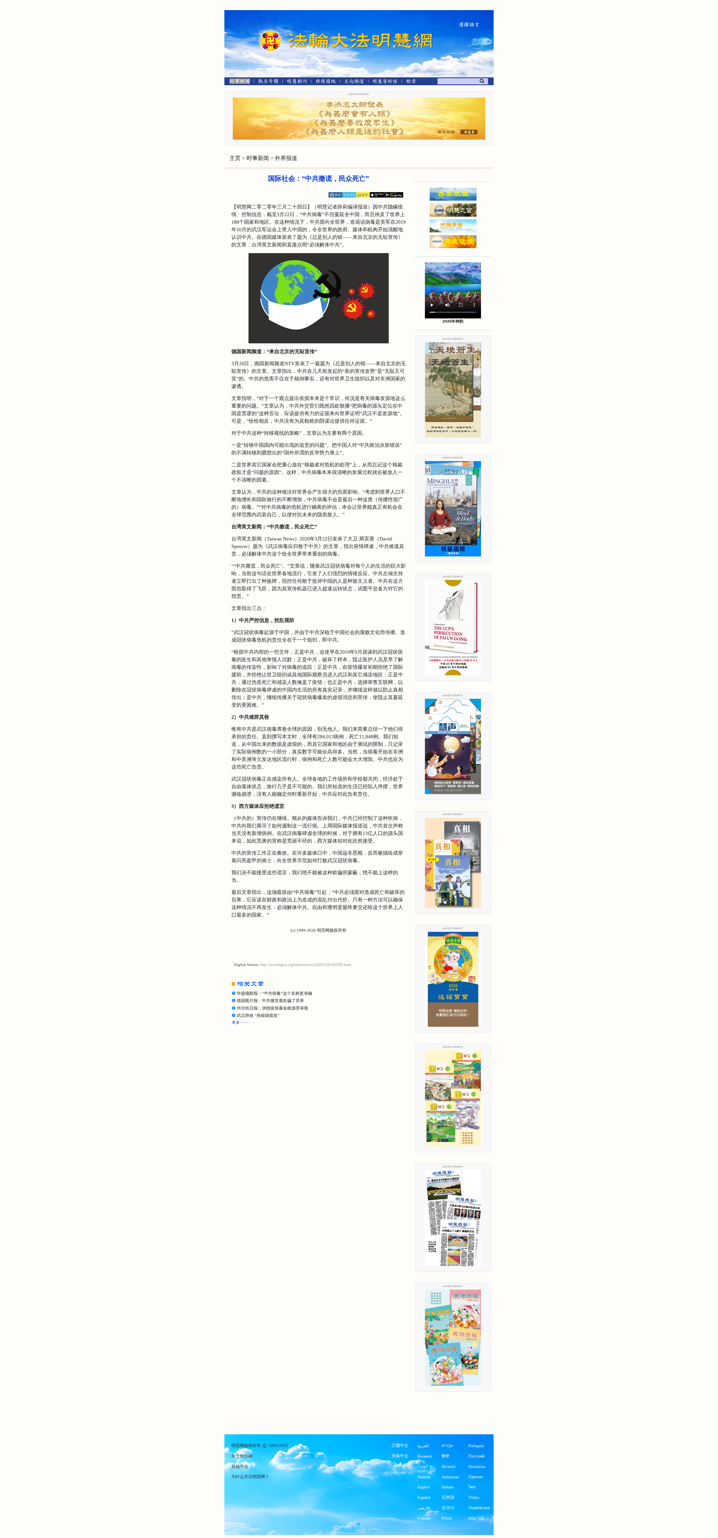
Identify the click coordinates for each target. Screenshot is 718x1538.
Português (476, 1445)
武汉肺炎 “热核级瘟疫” (258, 1015)
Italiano (448, 1487)
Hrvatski (448, 1466)
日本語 (448, 1497)
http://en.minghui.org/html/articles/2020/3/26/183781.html (305, 965)
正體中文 (400, 1445)
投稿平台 (239, 1466)
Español (423, 1497)
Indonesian (450, 1476)
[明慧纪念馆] (385, 82)
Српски (475, 1476)
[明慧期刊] (297, 82)
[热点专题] (268, 82)
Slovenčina (476, 1466)
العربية (423, 1445)
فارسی (423, 1507)
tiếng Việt (476, 1518)
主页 (235, 158)
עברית (447, 1445)
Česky (422, 1466)
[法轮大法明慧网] (270, 31)
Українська (478, 1507)
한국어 (448, 1507)
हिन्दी (445, 1456)
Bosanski (424, 1456)
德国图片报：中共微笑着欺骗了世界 (270, 1000)
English (423, 1487)
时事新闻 (258, 158)
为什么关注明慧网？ (250, 1476)
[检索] (411, 82)
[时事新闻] (238, 82)
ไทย (472, 1487)
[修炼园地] (325, 82)
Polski (447, 1518)
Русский (476, 1456)
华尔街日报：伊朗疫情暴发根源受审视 (272, 1008)
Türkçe (473, 1497)
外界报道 (286, 158)
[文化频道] (354, 82)
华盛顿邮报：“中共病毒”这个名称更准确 (274, 993)
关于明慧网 (241, 1456)
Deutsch (423, 1476)
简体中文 (400, 1456)
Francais (424, 1518)
